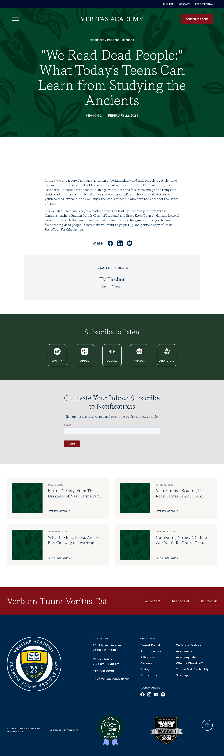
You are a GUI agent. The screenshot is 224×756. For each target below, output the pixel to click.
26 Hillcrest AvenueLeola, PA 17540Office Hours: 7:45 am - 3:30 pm (107, 654)
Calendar (168, 4)
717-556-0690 (103, 671)
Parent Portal (204, 4)
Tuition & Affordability (192, 669)
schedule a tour (197, 19)
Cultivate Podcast (189, 645)
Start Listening (59, 511)
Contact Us (148, 675)
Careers (146, 663)
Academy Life (186, 657)
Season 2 (128, 40)
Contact (184, 4)
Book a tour (180, 600)
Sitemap (182, 675)
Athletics (147, 657)
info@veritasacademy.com (112, 678)
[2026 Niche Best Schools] (118, 730)
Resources (97, 40)
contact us (209, 600)
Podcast (113, 40)
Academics (184, 651)
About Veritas (150, 651)
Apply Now (152, 600)
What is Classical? (189, 663)
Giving (145, 669)
